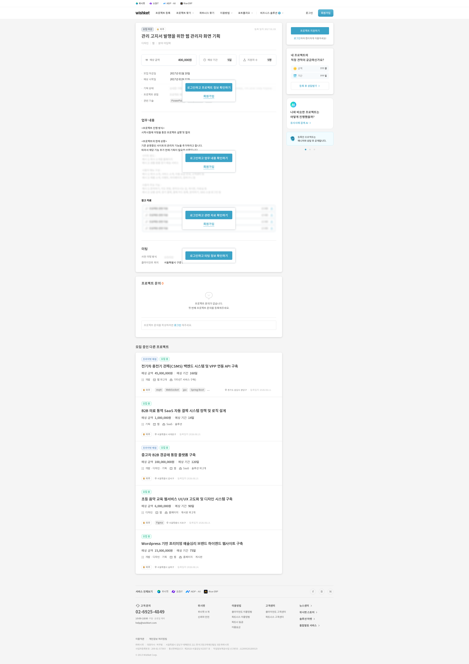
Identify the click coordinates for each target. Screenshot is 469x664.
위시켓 (165, 591)
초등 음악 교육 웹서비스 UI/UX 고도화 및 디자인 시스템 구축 (186, 499)
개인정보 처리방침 (158, 639)
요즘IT (179, 591)
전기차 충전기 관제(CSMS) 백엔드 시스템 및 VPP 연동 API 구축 (189, 366)
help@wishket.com (146, 622)
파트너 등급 (237, 622)
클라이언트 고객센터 (276, 611)
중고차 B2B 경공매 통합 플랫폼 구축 (168, 455)
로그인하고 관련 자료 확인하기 (209, 215)
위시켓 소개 (203, 611)
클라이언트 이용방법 (242, 611)
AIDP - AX (196, 591)
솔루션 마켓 (306, 619)
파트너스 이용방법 (241, 617)
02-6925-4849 (150, 612)
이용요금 (236, 627)
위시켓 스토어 (307, 612)
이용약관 (140, 639)
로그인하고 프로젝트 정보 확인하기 (209, 87)
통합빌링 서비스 (308, 625)
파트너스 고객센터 (275, 617)
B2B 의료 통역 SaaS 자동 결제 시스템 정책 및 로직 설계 (183, 410)
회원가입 (208, 96)
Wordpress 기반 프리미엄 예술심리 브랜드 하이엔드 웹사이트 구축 (192, 543)
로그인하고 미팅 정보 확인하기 (209, 256)
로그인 (177, 325)
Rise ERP (213, 591)
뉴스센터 (304, 605)
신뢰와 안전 (203, 617)
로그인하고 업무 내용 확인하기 (209, 158)
